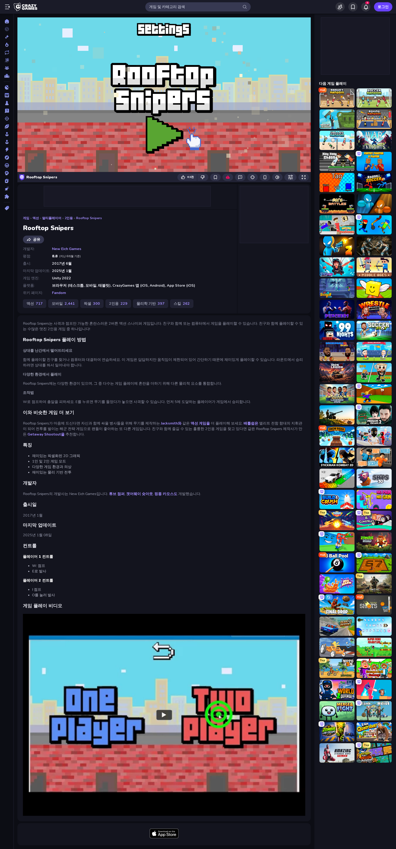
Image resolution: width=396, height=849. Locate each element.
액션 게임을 (200, 423)
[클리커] (7, 189)
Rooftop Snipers (89, 218)
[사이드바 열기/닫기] (7, 6)
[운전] (7, 165)
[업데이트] (7, 52)
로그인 (383, 6)
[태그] (7, 208)
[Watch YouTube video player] (164, 715)
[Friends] (340, 6)
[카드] (7, 181)
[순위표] (7, 76)
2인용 (69, 218)
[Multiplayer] (7, 68)
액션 (36, 218)
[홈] (7, 21)
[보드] (7, 103)
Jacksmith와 (171, 423)
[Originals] (7, 60)
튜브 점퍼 (117, 493)
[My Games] (353, 6)
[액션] (7, 150)
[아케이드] (7, 142)
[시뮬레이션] (7, 134)
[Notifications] (365, 6)
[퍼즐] (7, 196)
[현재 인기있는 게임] (7, 45)
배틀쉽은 (251, 423)
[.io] (7, 87)
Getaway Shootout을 (46, 434)
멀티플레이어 (51, 218)
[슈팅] (7, 118)
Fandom (59, 292)
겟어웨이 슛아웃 (139, 493)
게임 (26, 218)
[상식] (7, 111)
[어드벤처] (7, 157)
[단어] (7, 95)
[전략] (7, 173)
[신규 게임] (7, 37)
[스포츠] (7, 126)
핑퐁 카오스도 (165, 493)
